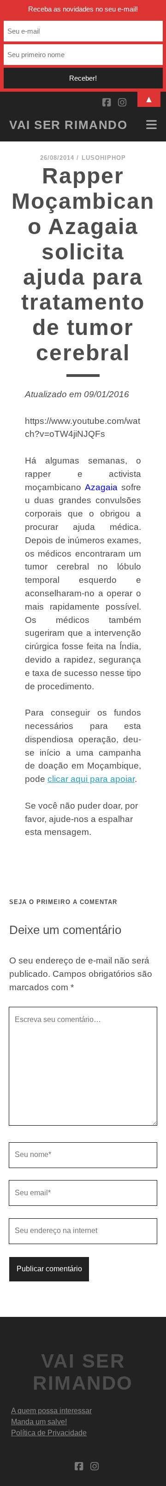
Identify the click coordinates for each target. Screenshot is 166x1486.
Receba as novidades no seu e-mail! (83, 9)
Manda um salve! (39, 1422)
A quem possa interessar (51, 1411)
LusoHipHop (104, 157)
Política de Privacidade (49, 1433)
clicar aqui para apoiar (91, 779)
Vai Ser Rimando (68, 125)
